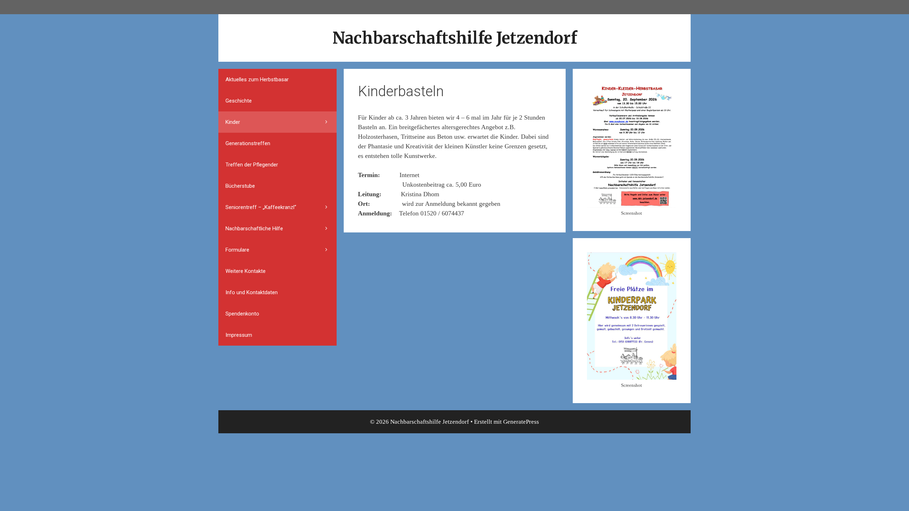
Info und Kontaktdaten (251, 292)
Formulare (237, 250)
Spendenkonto (242, 314)
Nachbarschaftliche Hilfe (254, 228)
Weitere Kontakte (245, 271)
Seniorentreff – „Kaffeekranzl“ (260, 207)
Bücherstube (240, 186)
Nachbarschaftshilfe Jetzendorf (454, 38)
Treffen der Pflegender (251, 164)
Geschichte (238, 101)
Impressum (238, 335)
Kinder (232, 122)
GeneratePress (521, 421)
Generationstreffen (247, 143)
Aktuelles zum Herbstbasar (257, 79)
